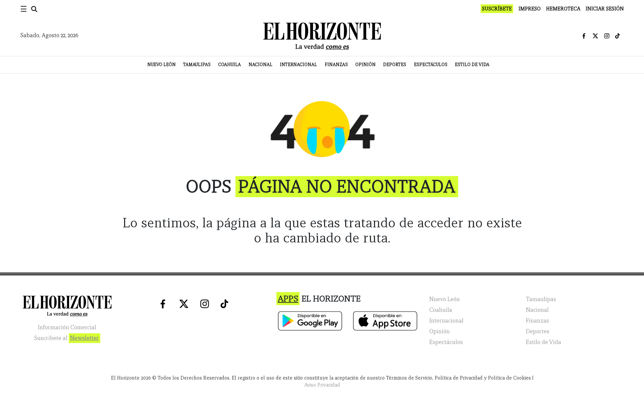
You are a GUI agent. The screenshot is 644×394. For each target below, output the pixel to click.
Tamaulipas (197, 64)
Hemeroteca (563, 9)
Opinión (365, 64)
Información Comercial (67, 327)
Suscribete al (66, 338)
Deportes (394, 64)
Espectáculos (430, 64)
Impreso (530, 9)
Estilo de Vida (472, 64)
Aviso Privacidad (322, 385)
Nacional (260, 64)
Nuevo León (161, 64)
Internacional (298, 64)
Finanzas (336, 64)
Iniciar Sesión (605, 9)
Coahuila (229, 64)
